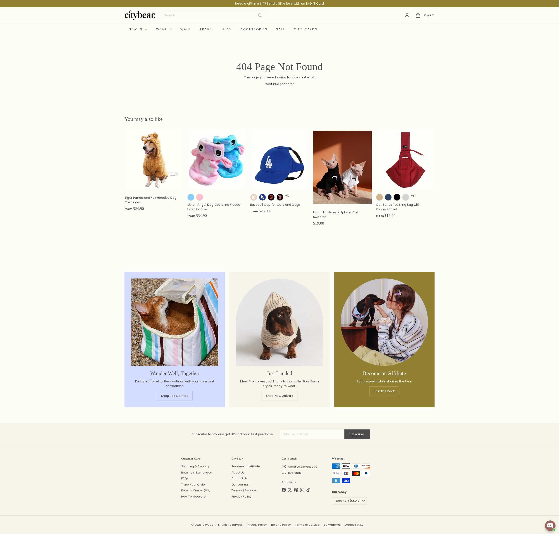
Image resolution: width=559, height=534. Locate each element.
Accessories (254, 29)
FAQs (185, 478)
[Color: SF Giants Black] (271, 197)
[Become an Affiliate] (384, 322)
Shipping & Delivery (195, 466)
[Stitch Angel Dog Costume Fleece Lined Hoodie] (216, 177)
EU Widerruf (332, 525)
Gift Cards (305, 29)
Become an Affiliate (245, 466)
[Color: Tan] (379, 197)
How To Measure (193, 496)
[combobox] (213, 15)
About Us (238, 472)
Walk (185, 29)
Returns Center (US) (195, 490)
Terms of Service (243, 490)
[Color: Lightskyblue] (190, 197)
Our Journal (239, 484)
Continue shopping (280, 84)
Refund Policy (281, 525)
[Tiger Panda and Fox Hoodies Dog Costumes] (153, 173)
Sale (280, 29)
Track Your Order (193, 484)
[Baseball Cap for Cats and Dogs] (279, 174)
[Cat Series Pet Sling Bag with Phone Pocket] (405, 177)
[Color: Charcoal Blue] (388, 197)
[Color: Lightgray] (405, 197)
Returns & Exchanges (196, 472)
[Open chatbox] (550, 525)
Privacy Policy (241, 496)
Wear (162, 29)
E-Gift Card (315, 3)
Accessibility (354, 525)
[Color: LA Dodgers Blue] (262, 197)
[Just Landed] (279, 322)
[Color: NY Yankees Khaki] (253, 197)
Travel (207, 29)
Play (227, 29)
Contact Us (239, 478)
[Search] (260, 15)
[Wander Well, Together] (174, 322)
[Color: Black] (396, 197)
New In (136, 29)
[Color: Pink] (199, 197)
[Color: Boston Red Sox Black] (279, 197)
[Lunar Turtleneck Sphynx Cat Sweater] (342, 180)
